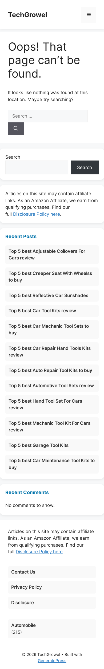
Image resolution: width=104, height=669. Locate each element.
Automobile (23, 625)
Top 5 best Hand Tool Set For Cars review (45, 404)
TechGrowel (27, 15)
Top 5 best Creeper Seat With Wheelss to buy (50, 277)
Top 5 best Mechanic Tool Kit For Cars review (49, 426)
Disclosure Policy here (36, 214)
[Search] (16, 128)
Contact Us (23, 572)
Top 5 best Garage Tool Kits (39, 445)
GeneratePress (52, 660)
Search (12, 157)
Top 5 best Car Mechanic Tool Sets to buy (49, 329)
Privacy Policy (26, 587)
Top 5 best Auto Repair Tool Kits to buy (50, 370)
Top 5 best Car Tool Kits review (42, 310)
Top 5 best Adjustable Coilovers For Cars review (47, 255)
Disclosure (22, 602)
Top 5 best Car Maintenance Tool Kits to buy (52, 464)
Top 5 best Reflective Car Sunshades (48, 295)
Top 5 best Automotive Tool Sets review (51, 385)
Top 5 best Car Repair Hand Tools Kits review (50, 352)
